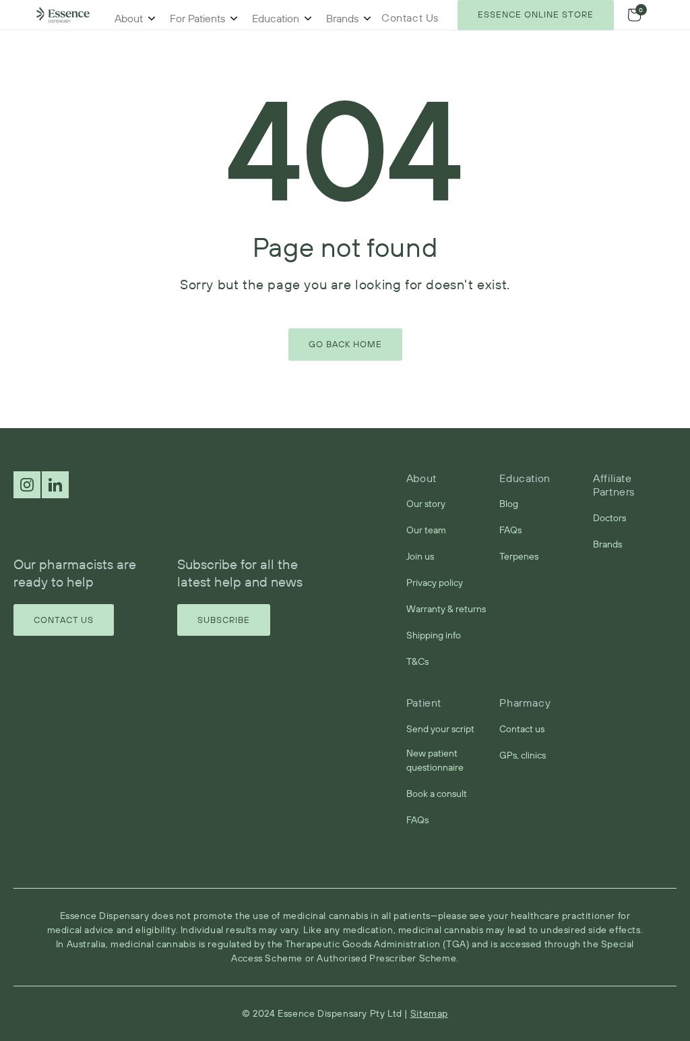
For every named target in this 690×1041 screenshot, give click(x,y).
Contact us (521, 729)
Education (275, 18)
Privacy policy (434, 582)
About (129, 18)
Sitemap (429, 1013)
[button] (634, 15)
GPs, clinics (522, 755)
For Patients (197, 18)
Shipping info (433, 635)
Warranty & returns (446, 609)
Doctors (609, 518)
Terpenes (518, 556)
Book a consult (436, 793)
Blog (508, 504)
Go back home (345, 343)
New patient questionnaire (435, 760)
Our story (425, 504)
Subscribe (223, 619)
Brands (342, 18)
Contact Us (64, 619)
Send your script (440, 729)
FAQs (510, 530)
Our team (426, 530)
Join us (420, 556)
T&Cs (417, 661)
